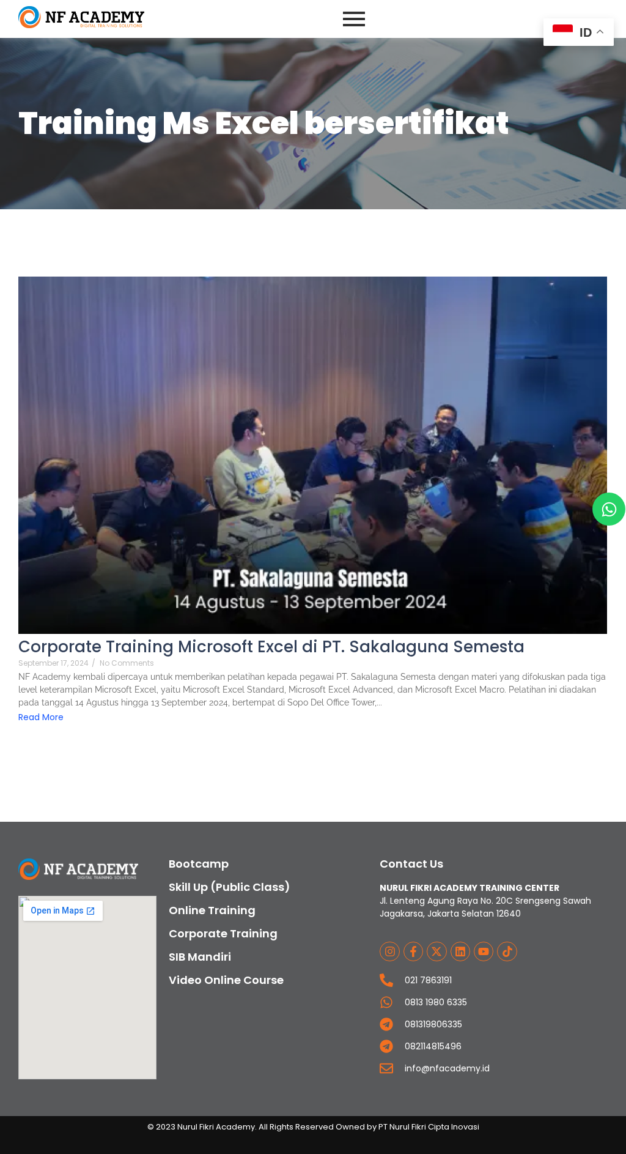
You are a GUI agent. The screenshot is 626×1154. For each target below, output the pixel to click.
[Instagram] (389, 951)
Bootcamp (199, 863)
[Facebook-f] (413, 951)
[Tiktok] (507, 951)
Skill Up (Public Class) (229, 887)
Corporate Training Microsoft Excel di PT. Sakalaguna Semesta (271, 647)
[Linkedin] (460, 951)
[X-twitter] (436, 951)
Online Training (212, 910)
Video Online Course (226, 980)
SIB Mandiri (200, 956)
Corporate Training (223, 933)
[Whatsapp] (608, 509)
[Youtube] (483, 951)
